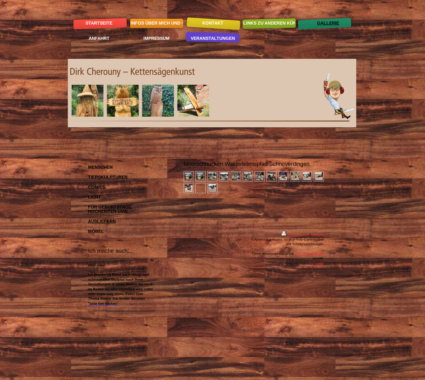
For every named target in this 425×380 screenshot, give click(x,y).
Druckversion (298, 234)
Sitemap (317, 234)
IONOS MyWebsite (309, 254)
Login (319, 263)
